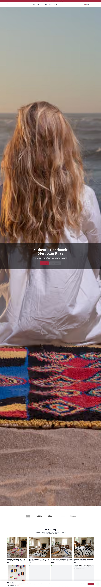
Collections (44, 4)
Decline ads (84, 583)
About (50, 4)
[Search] (81, 4)
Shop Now (44, 263)
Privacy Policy (19, 585)
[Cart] (93, 4)
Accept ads (91, 583)
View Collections (55, 263)
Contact (61, 4)
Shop (38, 4)
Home (34, 4)
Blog (55, 4)
